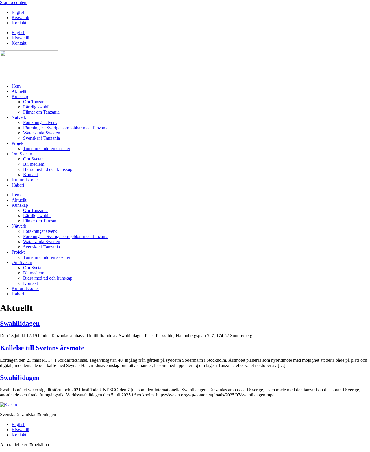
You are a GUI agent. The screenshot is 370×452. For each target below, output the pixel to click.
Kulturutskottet (25, 179)
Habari (18, 184)
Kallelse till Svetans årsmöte (42, 348)
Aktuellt (19, 91)
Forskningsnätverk (40, 122)
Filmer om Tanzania (41, 112)
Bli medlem (33, 164)
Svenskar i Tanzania (41, 138)
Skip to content (13, 2)
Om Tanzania (35, 101)
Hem (16, 86)
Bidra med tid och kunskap (47, 169)
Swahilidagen (20, 323)
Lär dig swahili (37, 106)
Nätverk (19, 117)
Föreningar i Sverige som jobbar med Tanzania (65, 127)
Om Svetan (22, 153)
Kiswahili (20, 17)
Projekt (18, 143)
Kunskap (20, 96)
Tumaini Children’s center (46, 148)
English (18, 12)
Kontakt (19, 22)
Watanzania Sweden (41, 132)
